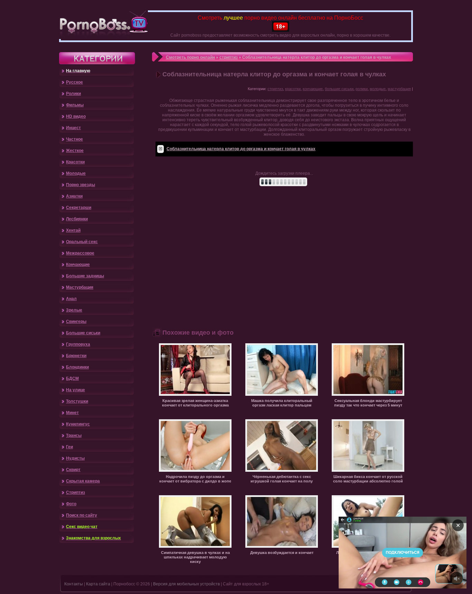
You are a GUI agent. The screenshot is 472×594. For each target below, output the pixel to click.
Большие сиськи (83, 332)
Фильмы (75, 105)
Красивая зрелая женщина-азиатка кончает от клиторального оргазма (195, 403)
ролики (362, 89)
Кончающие (78, 264)
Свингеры (76, 321)
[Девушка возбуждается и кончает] (281, 546)
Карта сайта (98, 584)
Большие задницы (85, 276)
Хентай (73, 230)
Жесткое (75, 150)
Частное (74, 139)
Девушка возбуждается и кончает (281, 552)
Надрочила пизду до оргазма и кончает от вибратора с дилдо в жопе (195, 479)
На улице (75, 389)
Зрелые (74, 310)
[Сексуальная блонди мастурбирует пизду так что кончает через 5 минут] (368, 394)
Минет (72, 412)
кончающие (313, 89)
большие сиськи (339, 89)
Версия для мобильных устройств (186, 584)
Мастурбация (79, 287)
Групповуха (78, 344)
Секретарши (78, 207)
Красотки (75, 162)
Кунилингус (78, 424)
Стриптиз (75, 492)
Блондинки (77, 367)
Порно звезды (80, 184)
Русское (74, 82)
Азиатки (74, 196)
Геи (69, 446)
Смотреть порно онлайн (190, 57)
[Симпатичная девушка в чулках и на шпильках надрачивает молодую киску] (195, 546)
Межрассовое (80, 253)
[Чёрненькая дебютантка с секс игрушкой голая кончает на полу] (281, 470)
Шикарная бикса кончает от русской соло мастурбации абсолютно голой (368, 479)
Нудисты (75, 458)
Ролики (73, 93)
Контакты (73, 584)
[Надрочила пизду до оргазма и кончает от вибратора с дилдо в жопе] (195, 470)
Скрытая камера (83, 481)
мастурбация (399, 89)
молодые (378, 89)
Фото (71, 503)
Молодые (76, 173)
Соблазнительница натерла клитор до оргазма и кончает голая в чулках (241, 148)
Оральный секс (82, 241)
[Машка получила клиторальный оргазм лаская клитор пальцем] (281, 394)
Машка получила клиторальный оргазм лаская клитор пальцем (281, 403)
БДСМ (72, 378)
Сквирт (73, 469)
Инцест (73, 127)
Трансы (74, 435)
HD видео (76, 116)
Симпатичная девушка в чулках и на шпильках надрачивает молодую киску (195, 557)
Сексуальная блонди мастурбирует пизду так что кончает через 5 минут (368, 403)
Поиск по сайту (81, 515)
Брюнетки (76, 355)
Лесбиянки (77, 219)
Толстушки (77, 401)
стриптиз (228, 57)
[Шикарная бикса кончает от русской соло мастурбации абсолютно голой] (368, 470)
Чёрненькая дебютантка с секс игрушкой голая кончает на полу (282, 479)
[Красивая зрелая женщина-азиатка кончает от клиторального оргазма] (195, 394)
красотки (293, 89)
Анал (71, 298)
